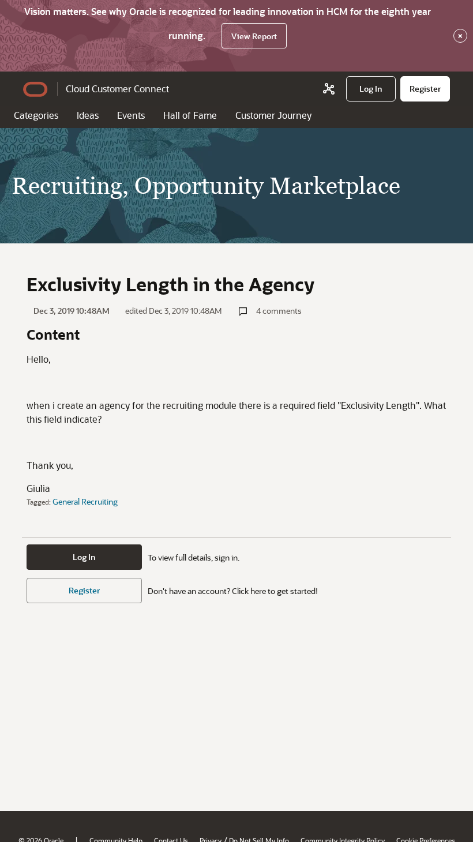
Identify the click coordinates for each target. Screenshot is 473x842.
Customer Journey (273, 115)
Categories (36, 115)
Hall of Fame (190, 115)
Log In (84, 556)
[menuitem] (371, 89)
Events (131, 115)
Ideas (88, 115)
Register (84, 590)
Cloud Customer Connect (117, 88)
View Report (254, 36)
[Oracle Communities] (329, 89)
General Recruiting (85, 501)
